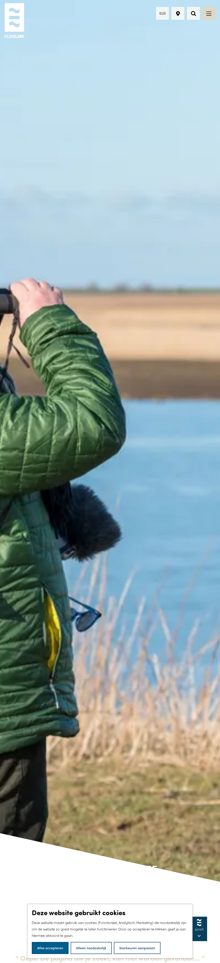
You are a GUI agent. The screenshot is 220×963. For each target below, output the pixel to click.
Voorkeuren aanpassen (137, 948)
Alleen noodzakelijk (91, 948)
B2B (162, 13)
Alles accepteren (50, 948)
